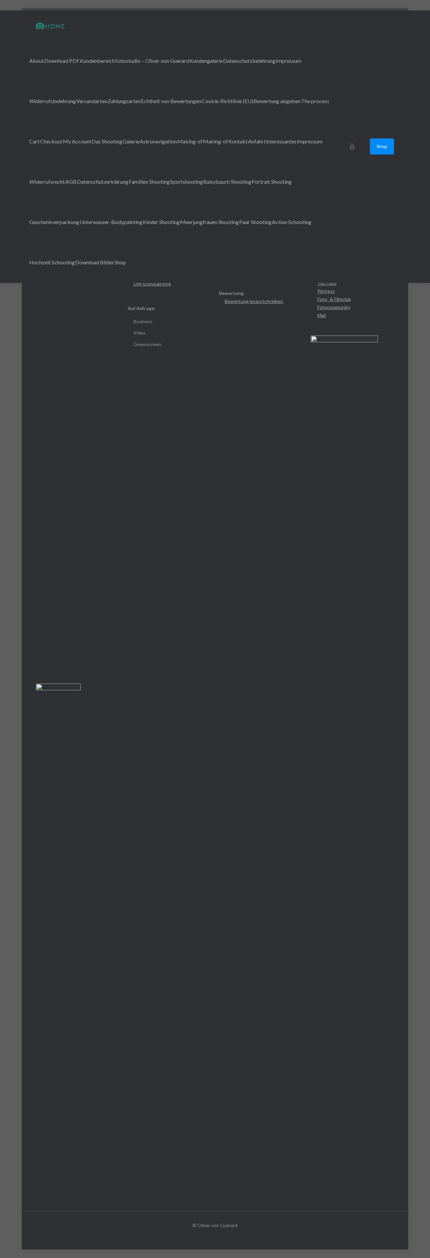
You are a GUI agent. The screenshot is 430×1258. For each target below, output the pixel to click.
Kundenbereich (97, 60)
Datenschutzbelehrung (249, 60)
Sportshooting (186, 181)
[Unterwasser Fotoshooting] (50, 25)
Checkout (51, 141)
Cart (34, 141)
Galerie (131, 141)
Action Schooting (291, 222)
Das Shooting (107, 141)
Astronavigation (158, 141)
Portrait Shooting (272, 181)
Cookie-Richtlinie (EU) (227, 101)
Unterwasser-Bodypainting (111, 222)
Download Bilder (94, 262)
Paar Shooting (255, 222)
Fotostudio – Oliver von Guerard (152, 60)
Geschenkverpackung (54, 222)
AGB (71, 181)
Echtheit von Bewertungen (171, 101)
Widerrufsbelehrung (52, 101)
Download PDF (62, 60)
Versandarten (91, 101)
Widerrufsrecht (47, 181)
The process (315, 101)
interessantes (281, 141)
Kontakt (238, 141)
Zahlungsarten (124, 101)
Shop (120, 262)
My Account (77, 141)
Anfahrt (257, 141)
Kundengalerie (206, 60)
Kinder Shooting (161, 222)
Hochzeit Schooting (52, 262)
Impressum (288, 60)
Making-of (190, 141)
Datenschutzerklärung (102, 181)
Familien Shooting (149, 181)
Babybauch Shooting (227, 181)
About (36, 60)
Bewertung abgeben (277, 101)
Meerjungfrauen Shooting (209, 222)
